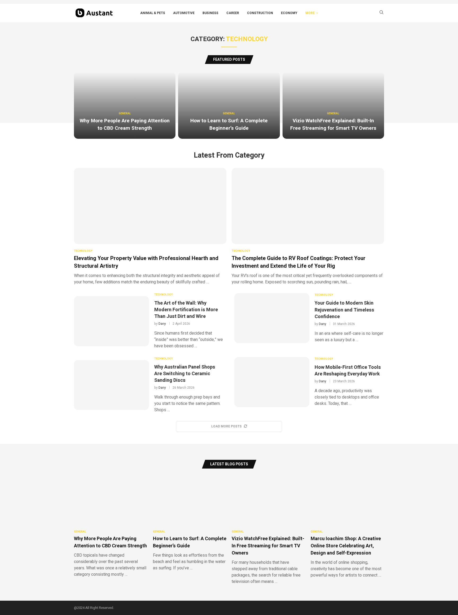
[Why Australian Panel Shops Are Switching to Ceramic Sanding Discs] (111, 385)
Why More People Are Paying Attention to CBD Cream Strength (125, 124)
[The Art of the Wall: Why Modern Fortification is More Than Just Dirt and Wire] (111, 321)
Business (210, 13)
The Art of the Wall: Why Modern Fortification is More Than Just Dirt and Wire (186, 310)
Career (232, 13)
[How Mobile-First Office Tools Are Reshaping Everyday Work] (271, 382)
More (310, 13)
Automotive (184, 13)
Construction (260, 13)
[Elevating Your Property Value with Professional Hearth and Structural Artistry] (150, 226)
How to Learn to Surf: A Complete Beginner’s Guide (229, 124)
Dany (162, 323)
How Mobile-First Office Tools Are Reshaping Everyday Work (348, 371)
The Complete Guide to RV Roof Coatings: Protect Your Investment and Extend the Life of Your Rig (298, 262)
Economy (289, 13)
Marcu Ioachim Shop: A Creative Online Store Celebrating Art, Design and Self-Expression (346, 546)
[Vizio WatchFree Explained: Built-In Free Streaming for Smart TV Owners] (333, 105)
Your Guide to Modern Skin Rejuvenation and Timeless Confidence (344, 310)
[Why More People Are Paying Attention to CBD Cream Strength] (124, 105)
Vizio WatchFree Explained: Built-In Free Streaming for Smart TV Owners (333, 124)
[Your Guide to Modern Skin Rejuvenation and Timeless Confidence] (271, 318)
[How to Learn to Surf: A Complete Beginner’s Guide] (229, 105)
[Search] (381, 13)
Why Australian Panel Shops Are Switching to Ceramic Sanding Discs (184, 373)
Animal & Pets (152, 13)
